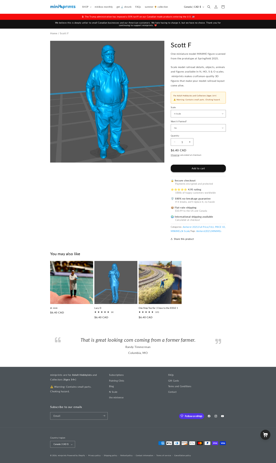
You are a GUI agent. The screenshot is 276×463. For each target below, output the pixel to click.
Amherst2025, (203, 231)
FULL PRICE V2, (217, 226)
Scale (173, 107)
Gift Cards (173, 392)
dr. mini (53, 308)
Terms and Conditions (179, 397)
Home (53, 33)
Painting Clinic (116, 392)
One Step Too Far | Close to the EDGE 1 (158, 308)
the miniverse (116, 408)
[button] (86, 7)
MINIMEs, (176, 231)
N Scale (185, 231)
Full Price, (203, 226)
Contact (172, 403)
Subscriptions (116, 386)
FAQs (171, 386)
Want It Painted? (179, 121)
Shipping (175, 155)
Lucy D (97, 308)
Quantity (175, 135)
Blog (111, 397)
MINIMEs (216, 231)
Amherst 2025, (191, 226)
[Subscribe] (103, 427)
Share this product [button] (184, 238)
